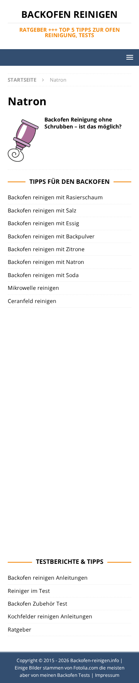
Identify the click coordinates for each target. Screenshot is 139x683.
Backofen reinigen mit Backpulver (51, 236)
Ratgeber (19, 629)
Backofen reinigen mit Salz (42, 210)
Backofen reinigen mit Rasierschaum (55, 197)
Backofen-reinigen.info (94, 660)
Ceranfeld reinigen (32, 301)
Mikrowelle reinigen (33, 287)
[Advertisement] (66, 431)
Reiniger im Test (29, 590)
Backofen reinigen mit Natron (46, 261)
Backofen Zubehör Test (37, 603)
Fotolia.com (85, 667)
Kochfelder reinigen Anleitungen (50, 616)
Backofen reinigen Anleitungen (48, 577)
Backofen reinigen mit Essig (43, 223)
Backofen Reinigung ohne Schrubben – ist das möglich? (83, 123)
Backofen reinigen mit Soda (43, 275)
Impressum (107, 675)
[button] (128, 57)
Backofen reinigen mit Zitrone (46, 249)
